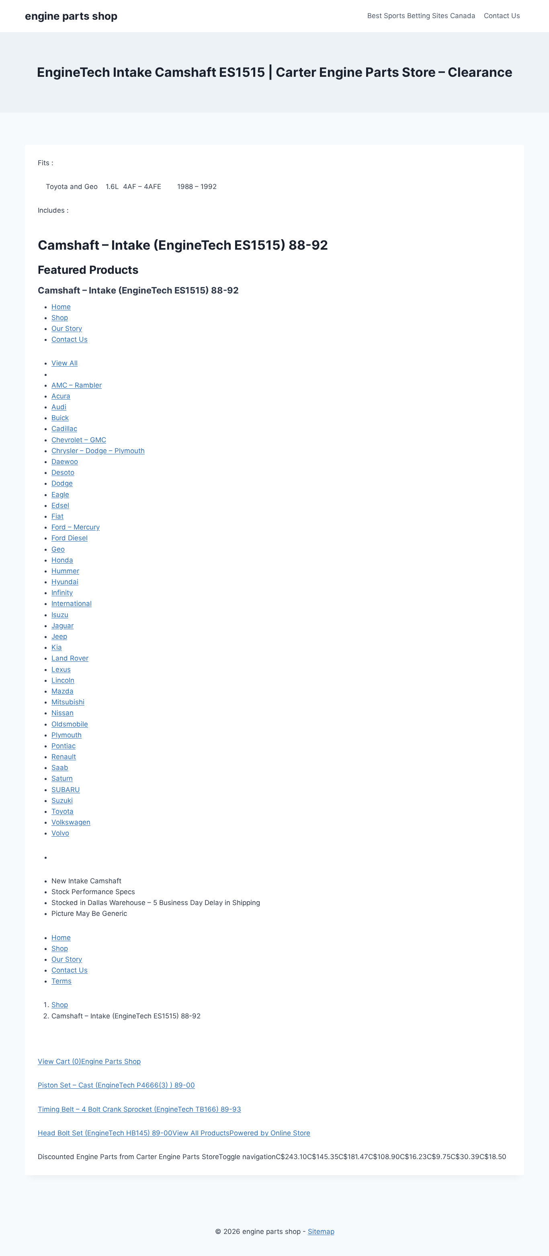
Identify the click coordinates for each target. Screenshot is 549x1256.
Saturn (62, 778)
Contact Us (502, 16)
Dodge (62, 483)
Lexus (61, 669)
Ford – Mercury (75, 527)
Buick (60, 418)
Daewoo (64, 462)
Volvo (60, 833)
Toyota (62, 811)
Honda (62, 560)
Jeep (59, 636)
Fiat (57, 516)
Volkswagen (70, 822)
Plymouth (66, 735)
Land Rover (69, 658)
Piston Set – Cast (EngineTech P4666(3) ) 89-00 (116, 1085)
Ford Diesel (69, 538)
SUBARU (65, 790)
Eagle (60, 494)
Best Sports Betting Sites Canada (421, 16)
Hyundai (64, 582)
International (71, 603)
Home (61, 307)
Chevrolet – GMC (78, 440)
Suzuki (62, 800)
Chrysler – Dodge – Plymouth (98, 451)
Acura (60, 396)
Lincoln (62, 680)
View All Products (200, 1133)
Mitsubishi (67, 702)
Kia (56, 647)
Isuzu (59, 615)
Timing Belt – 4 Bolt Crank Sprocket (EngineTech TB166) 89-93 (139, 1109)
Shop (59, 318)
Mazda (62, 691)
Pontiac (63, 746)
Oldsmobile (69, 724)
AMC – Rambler (76, 385)
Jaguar (62, 626)
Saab (59, 767)
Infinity (62, 593)
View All (64, 363)
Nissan (62, 713)
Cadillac (64, 429)
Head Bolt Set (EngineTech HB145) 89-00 (105, 1133)
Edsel (60, 505)
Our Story (66, 328)
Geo (58, 549)
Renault (63, 757)
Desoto (62, 472)
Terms (61, 981)
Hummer (65, 571)
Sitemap (321, 1231)
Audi (58, 407)
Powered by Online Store (269, 1133)
